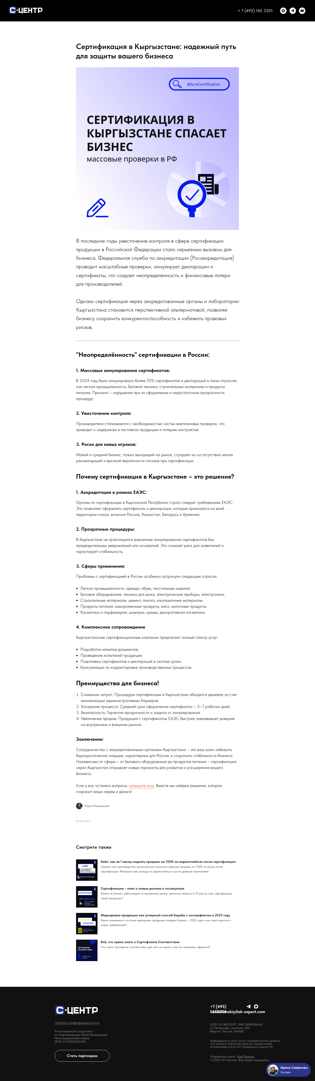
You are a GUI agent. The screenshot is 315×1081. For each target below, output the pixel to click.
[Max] (283, 10)
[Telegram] (293, 10)
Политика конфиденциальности (77, 1022)
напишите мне (141, 785)
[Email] (302, 10)
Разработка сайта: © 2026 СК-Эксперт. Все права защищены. (240, 1058)
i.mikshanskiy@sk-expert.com (237, 1011)
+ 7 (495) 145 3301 (255, 10)
